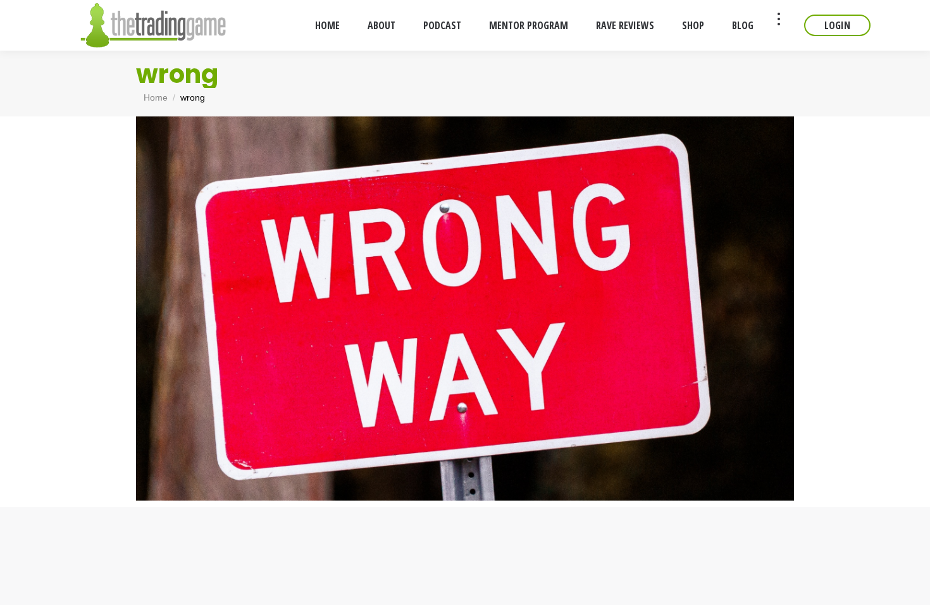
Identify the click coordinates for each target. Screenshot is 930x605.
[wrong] (465, 308)
